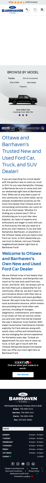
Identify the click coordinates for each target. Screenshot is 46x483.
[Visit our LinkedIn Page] (33, 463)
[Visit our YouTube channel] (23, 463)
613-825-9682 (25, 420)
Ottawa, (27, 406)
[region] (23, 40)
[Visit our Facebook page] (12, 463)
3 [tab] (26, 115)
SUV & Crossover (30, 78)
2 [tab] (22, 115)
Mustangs (31, 82)
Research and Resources (14, 468)
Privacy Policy (34, 471)
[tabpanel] (23, 103)
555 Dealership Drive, (13, 406)
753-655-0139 (26, 416)
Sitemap (34, 468)
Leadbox (27, 476)
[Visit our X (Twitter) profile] (28, 463)
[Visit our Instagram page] (17, 463)
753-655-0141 (27, 413)
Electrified (14, 82)
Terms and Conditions (13, 471)
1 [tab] (19, 115)
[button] (3, 38)
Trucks (11, 78)
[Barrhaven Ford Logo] (12, 10)
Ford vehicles (22, 328)
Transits (23, 87)
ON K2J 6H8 (36, 406)
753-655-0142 (26, 409)
